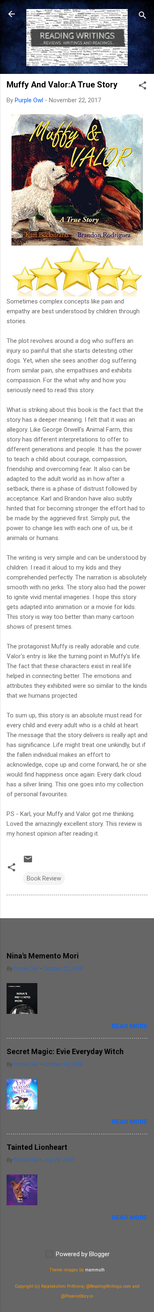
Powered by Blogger (82, 1254)
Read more (129, 1026)
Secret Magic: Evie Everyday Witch (65, 1051)
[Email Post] (28, 862)
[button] (142, 86)
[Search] (142, 16)
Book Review (44, 878)
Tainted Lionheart (37, 1147)
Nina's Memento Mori (43, 955)
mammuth (95, 1270)
